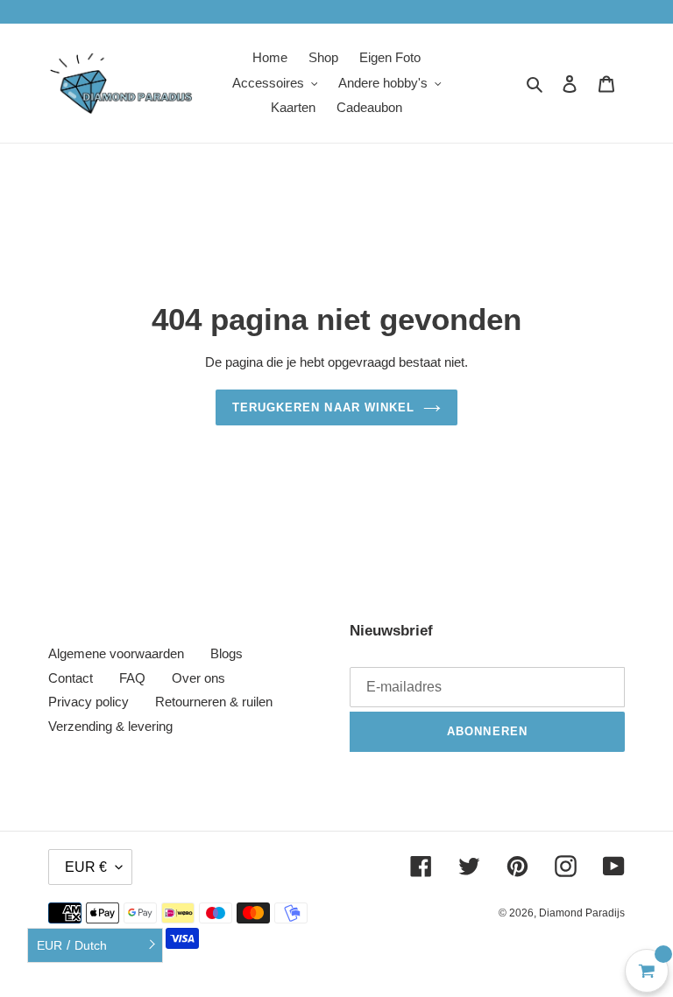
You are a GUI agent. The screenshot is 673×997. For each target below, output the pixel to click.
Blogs (226, 653)
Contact (70, 678)
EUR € (86, 867)
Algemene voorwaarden (116, 653)
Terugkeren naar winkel (323, 407)
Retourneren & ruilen (214, 701)
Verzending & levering (110, 726)
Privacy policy (88, 701)
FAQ (132, 678)
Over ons (198, 678)
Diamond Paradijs (582, 913)
